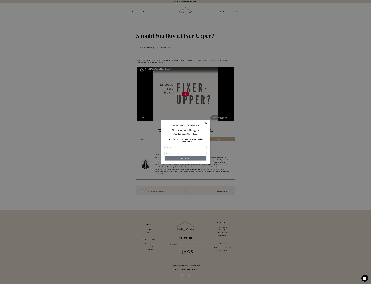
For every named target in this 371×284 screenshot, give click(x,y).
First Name (168, 145)
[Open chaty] (364, 278)
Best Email (168, 151)
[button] (207, 123)
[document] (185, 142)
